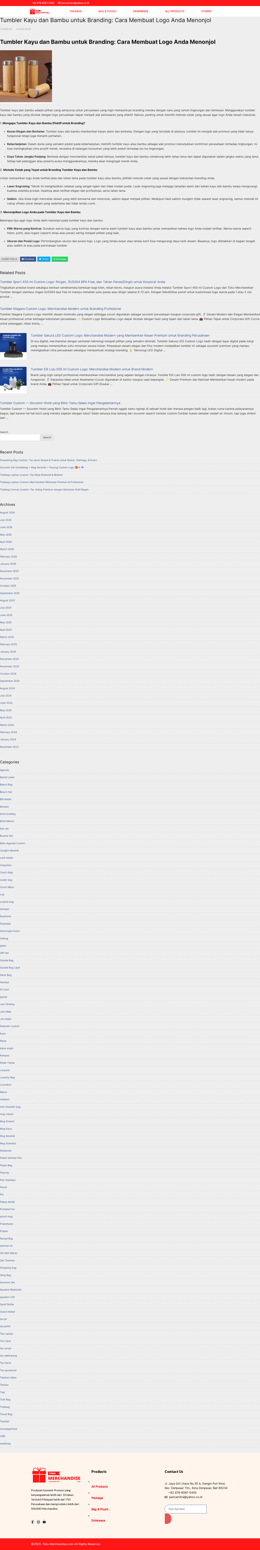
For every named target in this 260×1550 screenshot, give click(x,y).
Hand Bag (5, 974)
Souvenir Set (7, 1282)
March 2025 (7, 636)
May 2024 (6, 710)
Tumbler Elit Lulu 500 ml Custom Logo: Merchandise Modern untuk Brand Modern (92, 369)
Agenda (4, 769)
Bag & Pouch (107, 11)
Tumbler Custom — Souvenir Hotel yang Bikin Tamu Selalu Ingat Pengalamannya (60, 403)
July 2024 (5, 695)
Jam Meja (5, 1011)
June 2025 (6, 615)
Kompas (4, 1055)
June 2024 (6, 702)
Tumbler (6, 29)
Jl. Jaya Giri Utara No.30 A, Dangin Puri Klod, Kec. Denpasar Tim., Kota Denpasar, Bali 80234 (196, 1486)
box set (4, 828)
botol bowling (8, 813)
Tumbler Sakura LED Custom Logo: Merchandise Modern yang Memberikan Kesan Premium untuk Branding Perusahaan (120, 335)
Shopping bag (8, 1267)
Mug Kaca (6, 1128)
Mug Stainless (8, 1143)
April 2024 (6, 717)
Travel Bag (6, 1414)
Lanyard (5, 1070)
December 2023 (9, 746)
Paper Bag (6, 1165)
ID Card (4, 989)
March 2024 (7, 724)
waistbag (5, 1443)
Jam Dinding (7, 1004)
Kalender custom (9, 1026)
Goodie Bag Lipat (10, 967)
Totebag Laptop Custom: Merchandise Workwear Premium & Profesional (41, 482)
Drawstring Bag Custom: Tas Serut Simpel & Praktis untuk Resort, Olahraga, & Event (48, 460)
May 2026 (6, 534)
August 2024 (7, 688)
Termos (4, 1384)
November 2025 (9, 578)
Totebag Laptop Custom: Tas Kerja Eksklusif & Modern (31, 474)
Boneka (4, 806)
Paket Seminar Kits (11, 1157)
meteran (5, 1099)
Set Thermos (7, 1260)
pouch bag (6, 1216)
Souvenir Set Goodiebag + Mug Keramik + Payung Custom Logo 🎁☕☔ (42, 467)
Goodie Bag (6, 960)
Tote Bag (5, 1399)
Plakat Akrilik (7, 1201)
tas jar (3, 1318)
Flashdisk (5, 923)
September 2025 (10, 593)
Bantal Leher (7, 777)
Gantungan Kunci (10, 930)
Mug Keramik (7, 1135)
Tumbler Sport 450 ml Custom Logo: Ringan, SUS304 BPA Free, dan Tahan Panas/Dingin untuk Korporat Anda (82, 282)
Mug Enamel (7, 1121)
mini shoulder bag (10, 1106)
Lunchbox (5, 1084)
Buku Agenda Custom (12, 843)
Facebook (29, 259)
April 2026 (6, 541)
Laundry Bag (7, 1077)
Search (4, 431)
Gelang (4, 938)
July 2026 (5, 519)
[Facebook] (32, 1522)
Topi (2, 1392)
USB (2, 1436)
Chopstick (6, 865)
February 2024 (8, 732)
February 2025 (8, 644)
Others (206, 11)
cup (2, 894)
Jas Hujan (5, 1018)
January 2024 (8, 739)
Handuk (4, 982)
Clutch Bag (6, 872)
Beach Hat (6, 791)
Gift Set (4, 952)
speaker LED (7, 1297)
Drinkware (140, 11)
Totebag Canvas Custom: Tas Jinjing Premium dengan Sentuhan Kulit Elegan (44, 489)
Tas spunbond (8, 1370)
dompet (4, 908)
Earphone (5, 916)
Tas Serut (5, 1362)
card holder (6, 857)
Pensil (3, 1187)
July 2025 (5, 607)
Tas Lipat (5, 1340)
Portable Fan (7, 1209)
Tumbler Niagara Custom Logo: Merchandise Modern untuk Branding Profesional (60, 309)
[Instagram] (38, 1522)
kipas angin (6, 1048)
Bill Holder (5, 799)
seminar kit (6, 1245)
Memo (3, 1092)
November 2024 (9, 666)
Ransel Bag (6, 1238)
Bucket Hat (6, 835)
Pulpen (4, 1231)
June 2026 (6, 527)
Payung (4, 1172)
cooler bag (6, 879)
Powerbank (6, 1223)
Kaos (3, 1033)
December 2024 (9, 658)
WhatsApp (61, 259)
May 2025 (6, 622)
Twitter (45, 259)
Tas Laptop (6, 1333)
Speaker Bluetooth (10, 1289)
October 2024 (8, 673)
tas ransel (5, 1348)
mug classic (7, 1113)
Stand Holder (7, 1311)
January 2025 (8, 651)
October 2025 (8, 585)
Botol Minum (7, 821)
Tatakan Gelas (8, 1377)
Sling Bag (5, 1275)
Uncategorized (8, 1428)
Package (76, 11)
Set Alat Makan (9, 1252)
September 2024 (10, 680)
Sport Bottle (7, 1304)
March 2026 (7, 549)
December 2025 (9, 570)
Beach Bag (6, 784)
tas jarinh (5, 1326)
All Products (174, 11)
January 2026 (8, 563)
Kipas (3, 1040)
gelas (3, 945)
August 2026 (7, 512)
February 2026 (8, 556)
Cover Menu (7, 887)
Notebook (5, 1150)
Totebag (5, 1406)
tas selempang (8, 1355)
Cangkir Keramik (9, 850)
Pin (2, 1194)
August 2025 (7, 600)
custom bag (7, 901)
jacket (3, 996)
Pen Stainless (7, 1179)
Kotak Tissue (7, 1062)
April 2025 (6, 629)
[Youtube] (44, 1522)
